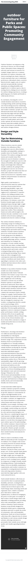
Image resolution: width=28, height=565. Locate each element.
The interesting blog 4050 (9, 2)
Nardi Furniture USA (19, 294)
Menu (24, 1)
